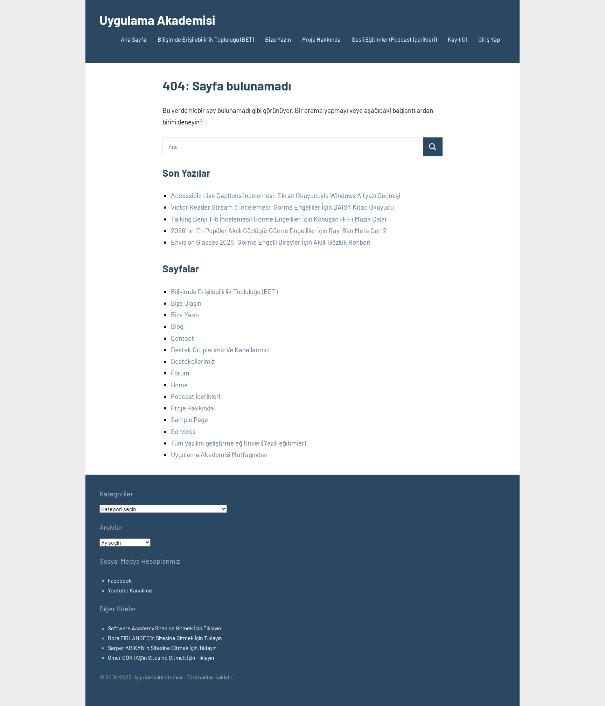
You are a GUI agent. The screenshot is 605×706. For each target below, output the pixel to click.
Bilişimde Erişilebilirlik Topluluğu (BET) (206, 39)
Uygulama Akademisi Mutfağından (219, 454)
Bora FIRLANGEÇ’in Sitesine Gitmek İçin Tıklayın (165, 637)
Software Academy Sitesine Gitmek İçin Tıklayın (164, 628)
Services (183, 431)
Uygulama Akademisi (157, 19)
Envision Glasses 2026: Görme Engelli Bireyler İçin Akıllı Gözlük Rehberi (270, 242)
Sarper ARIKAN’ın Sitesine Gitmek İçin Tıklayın (162, 647)
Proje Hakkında (321, 39)
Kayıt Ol (457, 39)
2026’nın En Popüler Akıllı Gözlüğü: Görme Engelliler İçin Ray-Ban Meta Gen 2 (279, 230)
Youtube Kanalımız (130, 590)
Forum (180, 373)
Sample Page (189, 419)
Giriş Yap (489, 39)
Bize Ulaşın (186, 303)
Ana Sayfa (133, 39)
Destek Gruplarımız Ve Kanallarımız (220, 350)
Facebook (120, 580)
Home (179, 385)
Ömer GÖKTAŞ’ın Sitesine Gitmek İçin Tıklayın (161, 657)
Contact (182, 338)
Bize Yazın (278, 39)
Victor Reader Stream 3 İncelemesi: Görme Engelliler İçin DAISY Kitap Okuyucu (282, 207)
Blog (177, 326)
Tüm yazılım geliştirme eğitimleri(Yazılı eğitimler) (238, 443)
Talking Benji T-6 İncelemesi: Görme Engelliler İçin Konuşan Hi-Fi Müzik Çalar (279, 219)
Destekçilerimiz (193, 361)
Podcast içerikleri (195, 396)
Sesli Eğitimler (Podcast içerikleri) (394, 39)
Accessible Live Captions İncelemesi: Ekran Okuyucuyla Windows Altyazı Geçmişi (285, 195)
